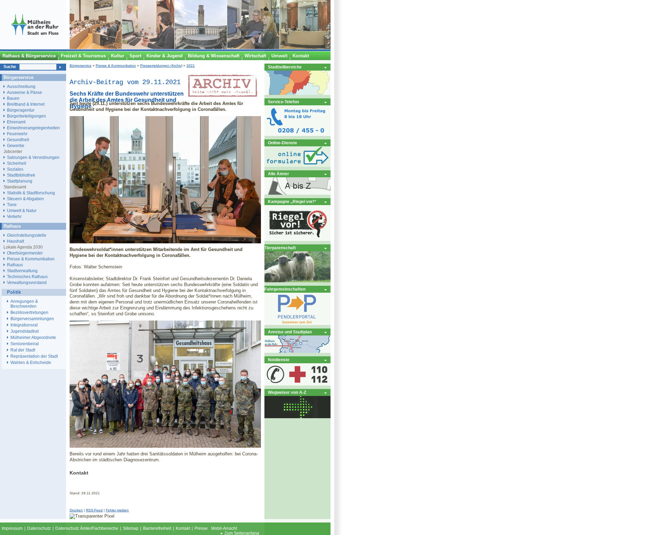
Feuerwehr (17, 133)
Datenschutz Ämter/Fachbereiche (86, 528)
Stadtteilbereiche (285, 67)
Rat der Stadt (22, 350)
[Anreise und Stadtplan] (297, 351)
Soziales (15, 169)
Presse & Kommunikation (116, 65)
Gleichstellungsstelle (26, 235)
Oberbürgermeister (25, 253)
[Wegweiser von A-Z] (297, 416)
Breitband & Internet (26, 104)
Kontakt (183, 528)
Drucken (76, 510)
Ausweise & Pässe (24, 92)
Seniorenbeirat (24, 343)
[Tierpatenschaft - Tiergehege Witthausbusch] (297, 280)
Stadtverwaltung (22, 270)
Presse (201, 528)
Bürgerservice (81, 65)
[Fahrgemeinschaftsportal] (297, 323)
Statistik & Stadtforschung (31, 193)
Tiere (12, 204)
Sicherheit (16, 163)
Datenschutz (39, 528)
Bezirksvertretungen (29, 312)
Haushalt (15, 241)
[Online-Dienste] (297, 165)
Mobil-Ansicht (224, 528)
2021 (190, 65)
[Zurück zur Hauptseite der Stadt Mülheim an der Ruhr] (35, 47)
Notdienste (278, 359)
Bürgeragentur (20, 110)
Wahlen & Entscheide (30, 362)
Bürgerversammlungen (32, 318)
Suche (9, 66)
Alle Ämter (278, 173)
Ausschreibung (21, 86)
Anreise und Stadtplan (290, 332)
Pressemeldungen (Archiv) (161, 65)
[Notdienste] (297, 384)
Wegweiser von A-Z (287, 392)
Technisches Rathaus (27, 276)
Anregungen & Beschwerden (24, 304)
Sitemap (130, 528)
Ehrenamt (16, 122)
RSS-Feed (94, 510)
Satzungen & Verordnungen (33, 157)
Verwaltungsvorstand (27, 282)
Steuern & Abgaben (25, 198)
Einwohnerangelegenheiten (33, 127)
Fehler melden (117, 510)
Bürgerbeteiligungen (26, 116)
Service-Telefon (283, 101)
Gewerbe (15, 145)
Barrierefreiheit (157, 528)
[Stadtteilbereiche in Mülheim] (297, 93)
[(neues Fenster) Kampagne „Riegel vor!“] (297, 239)
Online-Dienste (282, 142)
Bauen (13, 98)
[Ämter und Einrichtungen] (297, 193)
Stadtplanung (19, 181)
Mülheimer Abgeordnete (33, 337)
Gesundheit (18, 139)
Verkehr (14, 216)
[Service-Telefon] (297, 134)
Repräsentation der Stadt (34, 356)
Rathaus (15, 264)
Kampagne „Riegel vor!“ (292, 201)
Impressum (12, 528)
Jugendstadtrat (24, 331)
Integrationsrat (24, 325)
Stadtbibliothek (21, 175)
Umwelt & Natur (22, 210)
